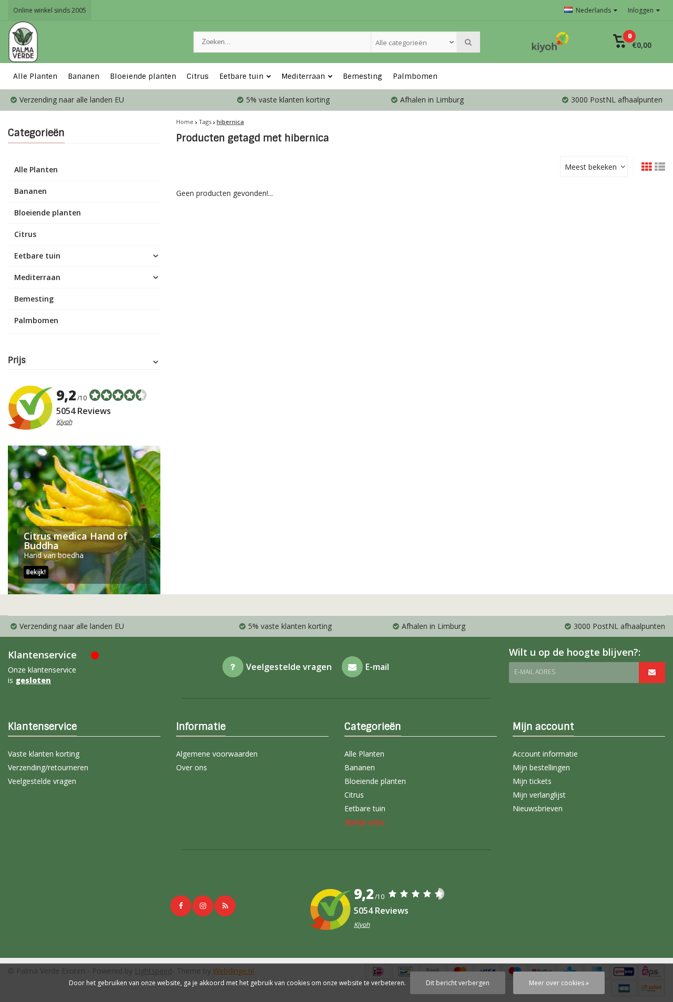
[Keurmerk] (550, 42)
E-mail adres (534, 671)
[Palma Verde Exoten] (90, 42)
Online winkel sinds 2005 (49, 10)
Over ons (191, 767)
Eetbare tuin (241, 76)
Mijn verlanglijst (539, 795)
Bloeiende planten (143, 76)
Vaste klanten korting (43, 754)
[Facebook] (180, 905)
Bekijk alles (364, 822)
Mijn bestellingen (541, 767)
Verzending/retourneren (48, 767)
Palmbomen (415, 76)
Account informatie (545, 754)
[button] (632, 42)
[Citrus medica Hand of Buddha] (84, 520)
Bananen (83, 76)
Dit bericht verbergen (458, 982)
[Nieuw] (225, 905)
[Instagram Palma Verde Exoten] (202, 905)
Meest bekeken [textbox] (591, 167)
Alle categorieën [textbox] (401, 42)
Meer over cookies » (559, 982)
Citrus (198, 76)
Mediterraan (303, 76)
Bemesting (362, 76)
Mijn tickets (532, 781)
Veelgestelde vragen (42, 781)
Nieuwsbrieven (538, 808)
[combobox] (414, 42)
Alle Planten (35, 76)
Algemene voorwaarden (217, 754)
